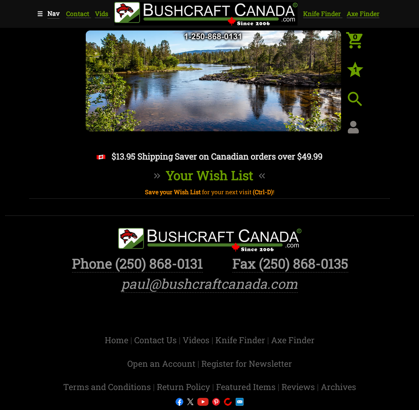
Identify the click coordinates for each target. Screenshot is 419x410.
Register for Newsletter (246, 363)
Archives (338, 386)
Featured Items (247, 386)
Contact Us (156, 339)
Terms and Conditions (108, 386)
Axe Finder (363, 13)
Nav (53, 13)
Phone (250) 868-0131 (137, 263)
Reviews (299, 386)
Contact (78, 13)
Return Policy (184, 386)
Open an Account (161, 363)
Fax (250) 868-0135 (290, 263)
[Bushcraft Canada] (205, 13)
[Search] (360, 104)
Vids (102, 13)
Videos (197, 339)
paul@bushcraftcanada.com (209, 283)
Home (117, 339)
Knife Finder (322, 13)
